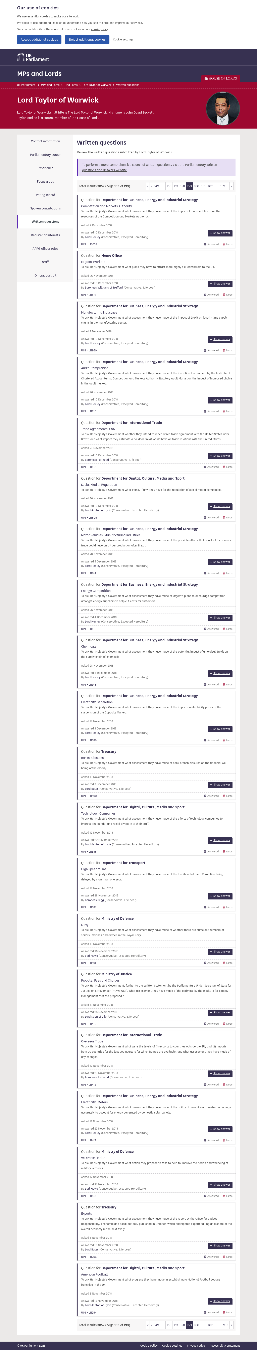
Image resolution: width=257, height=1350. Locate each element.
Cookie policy (149, 1345)
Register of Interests (45, 235)
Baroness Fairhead (97, 460)
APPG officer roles (45, 248)
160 (196, 186)
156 (169, 186)
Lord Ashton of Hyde (98, 510)
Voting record (45, 195)
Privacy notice (196, 1345)
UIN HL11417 (88, 1140)
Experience (45, 168)
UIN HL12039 (89, 244)
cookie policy (99, 29)
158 (182, 186)
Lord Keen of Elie (96, 1016)
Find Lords (71, 85)
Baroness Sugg (94, 900)
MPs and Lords (39, 73)
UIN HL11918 (88, 684)
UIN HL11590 (89, 796)
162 (210, 186)
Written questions (45, 222)
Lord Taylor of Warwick (97, 85)
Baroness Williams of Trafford (104, 287)
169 (222, 186)
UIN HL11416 (88, 1024)
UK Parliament (26, 85)
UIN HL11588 (89, 851)
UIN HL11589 (89, 740)
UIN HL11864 (89, 467)
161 (203, 186)
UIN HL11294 (89, 1312)
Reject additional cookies (87, 39)
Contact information (45, 141)
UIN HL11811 (88, 629)
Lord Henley (92, 237)
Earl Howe (91, 956)
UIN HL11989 (89, 350)
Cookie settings (123, 39)
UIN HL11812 (88, 295)
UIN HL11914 (88, 573)
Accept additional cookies (39, 39)
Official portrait (45, 275)
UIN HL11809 (89, 517)
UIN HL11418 (88, 1196)
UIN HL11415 (88, 1084)
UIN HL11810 (88, 411)
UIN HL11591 (88, 963)
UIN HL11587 (88, 907)
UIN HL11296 (89, 1257)
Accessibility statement (225, 1345)
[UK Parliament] (33, 57)
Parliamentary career (45, 155)
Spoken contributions (45, 208)
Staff (45, 262)
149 (156, 186)
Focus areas (45, 181)
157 (176, 186)
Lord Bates (92, 789)
